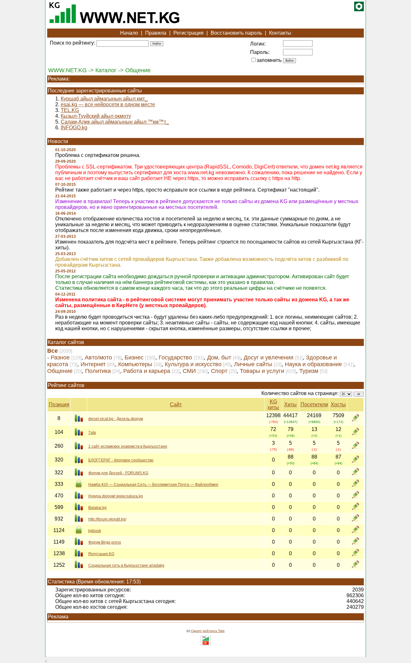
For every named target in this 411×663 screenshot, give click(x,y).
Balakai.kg (97, 507)
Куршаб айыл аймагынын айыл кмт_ (104, 98)
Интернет (93, 364)
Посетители (314, 404)
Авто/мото (98, 357)
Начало (129, 33)
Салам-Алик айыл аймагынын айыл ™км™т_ (115, 122)
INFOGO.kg (74, 127)
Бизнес (134, 357)
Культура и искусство (193, 364)
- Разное (58, 357)
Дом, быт (219, 357)
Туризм (308, 371)
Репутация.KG (101, 554)
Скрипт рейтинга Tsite (208, 631)
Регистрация (188, 33)
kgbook (94, 531)
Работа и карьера (146, 371)
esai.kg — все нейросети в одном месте (108, 104)
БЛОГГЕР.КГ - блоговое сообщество (120, 460)
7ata (92, 432)
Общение (60, 371)
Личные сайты (253, 364)
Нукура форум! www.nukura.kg (115, 496)
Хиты (290, 404)
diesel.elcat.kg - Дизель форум (115, 419)
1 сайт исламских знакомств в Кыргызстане (127, 446)
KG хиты (273, 404)
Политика (98, 371)
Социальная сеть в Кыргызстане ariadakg (126, 565)
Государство (175, 357)
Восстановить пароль (236, 33)
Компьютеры (135, 364)
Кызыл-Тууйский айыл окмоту (96, 116)
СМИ (189, 371)
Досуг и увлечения (268, 357)
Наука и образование (313, 364)
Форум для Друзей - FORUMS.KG (118, 473)
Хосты (338, 404)
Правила (155, 33)
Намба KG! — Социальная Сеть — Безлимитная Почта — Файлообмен (153, 484)
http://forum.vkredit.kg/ (107, 519)
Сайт (176, 404)
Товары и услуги (262, 371)
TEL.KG (70, 110)
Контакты (280, 33)
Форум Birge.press (104, 542)
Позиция (59, 404)
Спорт (219, 371)
